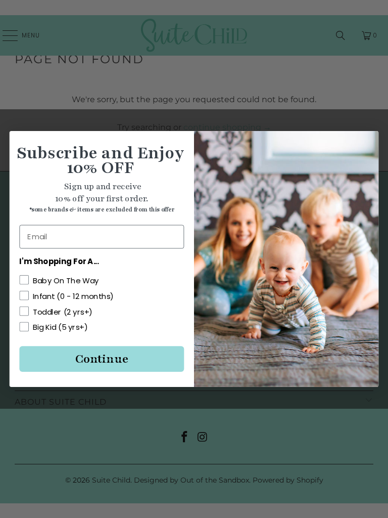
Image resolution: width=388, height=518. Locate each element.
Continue (101, 359)
